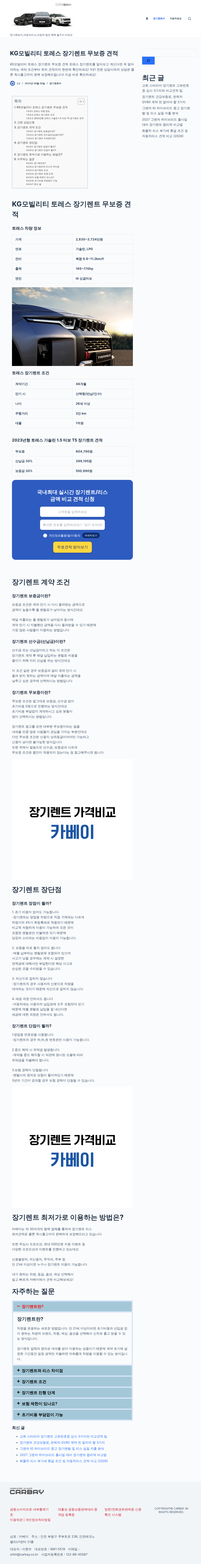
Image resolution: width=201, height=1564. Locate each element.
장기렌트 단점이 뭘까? (45, 150)
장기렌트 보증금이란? (44, 131)
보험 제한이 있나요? (44, 177)
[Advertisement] (166, 205)
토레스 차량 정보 (42, 111)
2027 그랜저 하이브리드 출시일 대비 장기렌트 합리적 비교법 (63, 1455)
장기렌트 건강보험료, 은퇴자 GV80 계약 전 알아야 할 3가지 (62, 1442)
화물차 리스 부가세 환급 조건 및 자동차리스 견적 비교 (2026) (64, 1461)
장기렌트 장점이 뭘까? (45, 146)
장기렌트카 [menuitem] (159, 18)
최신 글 (37, 184)
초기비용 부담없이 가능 (46, 180)
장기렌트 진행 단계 (44, 174)
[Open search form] (189, 18)
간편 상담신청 (26, 122)
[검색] (148, 61)
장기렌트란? (40, 163)
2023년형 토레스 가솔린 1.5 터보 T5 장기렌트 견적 (59, 118)
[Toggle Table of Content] (79, 101)
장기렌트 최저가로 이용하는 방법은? (39, 154)
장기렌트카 (55, 83)
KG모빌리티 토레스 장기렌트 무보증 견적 (42, 107)
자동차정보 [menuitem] (176, 18)
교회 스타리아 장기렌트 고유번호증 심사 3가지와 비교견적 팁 (63, 1436)
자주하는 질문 (26, 159)
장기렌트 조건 (41, 170)
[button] (72, 1306)
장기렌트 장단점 (27, 142)
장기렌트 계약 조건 (29, 127)
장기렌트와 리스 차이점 (42, 1370)
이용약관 (16, 1520)
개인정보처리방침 (38, 1520)
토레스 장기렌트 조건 (44, 115)
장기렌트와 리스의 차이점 (46, 166)
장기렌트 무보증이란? (45, 138)
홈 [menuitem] (147, 18)
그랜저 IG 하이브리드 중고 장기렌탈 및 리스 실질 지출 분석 (62, 1448)
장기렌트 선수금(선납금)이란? (49, 135)
